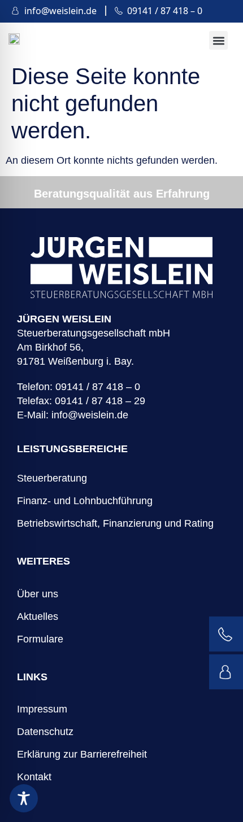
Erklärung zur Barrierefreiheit (82, 754)
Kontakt (34, 776)
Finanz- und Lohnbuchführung (85, 500)
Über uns (37, 594)
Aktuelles (37, 616)
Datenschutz (45, 731)
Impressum (42, 709)
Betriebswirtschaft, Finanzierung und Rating (115, 523)
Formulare (40, 639)
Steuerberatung (52, 478)
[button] (218, 40)
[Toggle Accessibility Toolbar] (23, 798)
